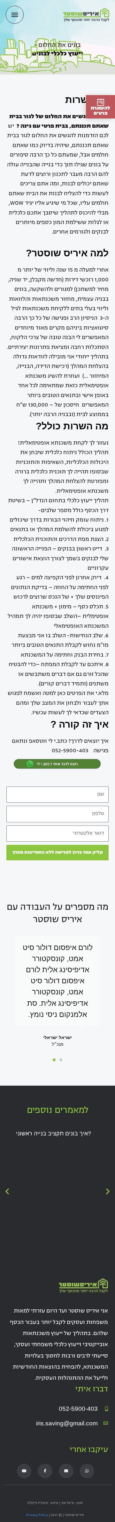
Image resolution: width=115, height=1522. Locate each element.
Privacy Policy (37, 1515)
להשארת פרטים (100, 111)
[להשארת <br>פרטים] (100, 102)
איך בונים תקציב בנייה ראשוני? (53, 1133)
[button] (60, 1059)
